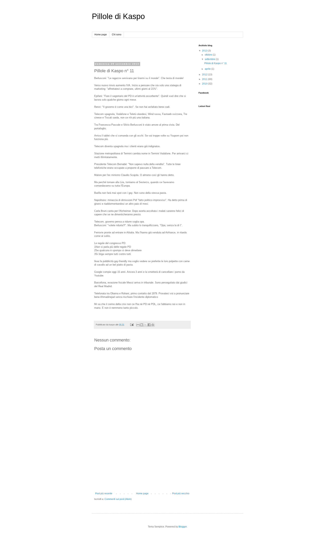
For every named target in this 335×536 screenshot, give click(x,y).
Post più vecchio (180, 493)
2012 (205, 74)
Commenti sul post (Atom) (118, 499)
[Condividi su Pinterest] (153, 325)
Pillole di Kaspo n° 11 (215, 63)
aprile (208, 69)
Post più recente (103, 493)
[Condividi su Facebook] (149, 325)
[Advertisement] (139, 50)
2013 (205, 50)
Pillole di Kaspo (118, 16)
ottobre (209, 54)
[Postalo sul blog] (142, 325)
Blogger (183, 526)
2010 (205, 83)
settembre (210, 59)
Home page (100, 34)
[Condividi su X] (145, 325)
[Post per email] (131, 324)
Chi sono (116, 34)
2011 (205, 79)
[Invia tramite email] (138, 325)
